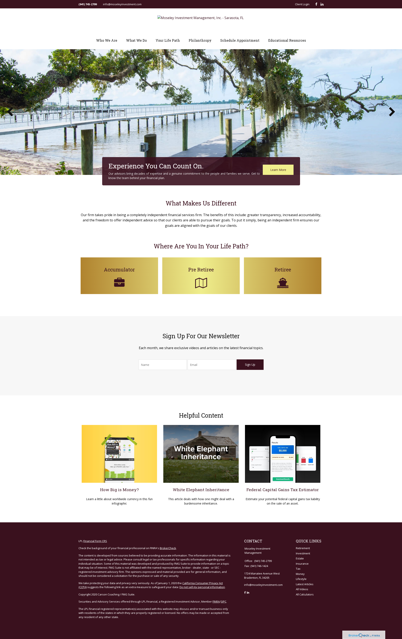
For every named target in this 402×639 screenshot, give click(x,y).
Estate (300, 558)
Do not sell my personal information (202, 587)
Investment (303, 553)
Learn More (278, 170)
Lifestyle (301, 579)
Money (300, 574)
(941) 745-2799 (88, 4)
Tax (298, 569)
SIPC (223, 601)
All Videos (302, 589)
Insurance (302, 563)
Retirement (303, 548)
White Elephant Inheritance (201, 489)
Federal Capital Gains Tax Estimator (282, 489)
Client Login (302, 4)
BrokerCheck (168, 548)
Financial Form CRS (95, 541)
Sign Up (250, 365)
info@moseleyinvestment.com (122, 4)
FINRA (216, 601)
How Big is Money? (119, 489)
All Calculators (305, 594)
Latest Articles (304, 584)
